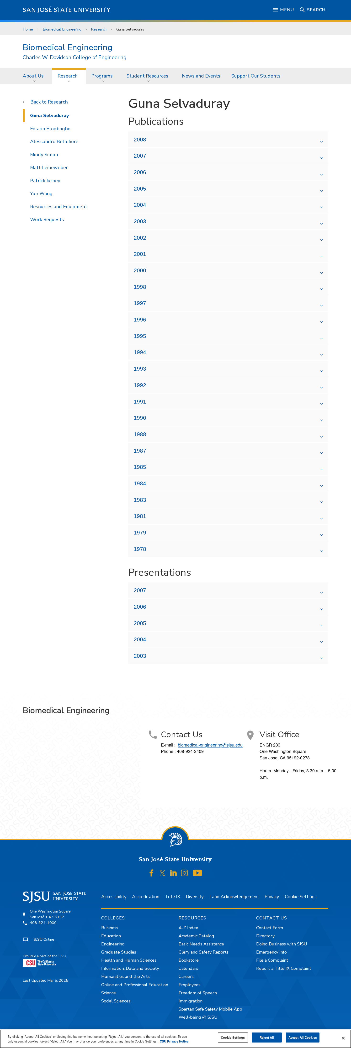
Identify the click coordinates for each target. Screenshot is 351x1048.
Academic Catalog (196, 936)
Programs (102, 76)
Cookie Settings (301, 897)
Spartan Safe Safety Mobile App (210, 1009)
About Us (33, 76)
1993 (140, 369)
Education (111, 936)
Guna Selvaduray (49, 115)
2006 (140, 172)
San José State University (67, 10)
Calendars (188, 968)
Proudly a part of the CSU (44, 956)
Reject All (267, 1037)
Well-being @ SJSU (198, 1017)
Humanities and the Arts (125, 976)
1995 (140, 336)
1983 (140, 500)
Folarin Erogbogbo (50, 128)
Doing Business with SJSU (281, 944)
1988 (140, 434)
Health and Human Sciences (128, 960)
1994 (140, 352)
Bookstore (189, 960)
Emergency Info (271, 952)
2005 (140, 189)
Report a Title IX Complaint (283, 968)
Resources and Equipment (58, 206)
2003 (140, 221)
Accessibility (114, 897)
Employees (189, 985)
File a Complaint (272, 960)
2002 (140, 238)
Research (98, 29)
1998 (140, 287)
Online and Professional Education (134, 985)
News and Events (201, 76)
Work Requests (47, 219)
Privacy (272, 897)
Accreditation (145, 897)
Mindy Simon (44, 154)
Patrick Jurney (45, 180)
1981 (140, 516)
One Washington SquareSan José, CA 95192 (50, 914)
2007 (140, 156)
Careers (186, 976)
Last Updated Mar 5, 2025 (45, 980)
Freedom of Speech (198, 993)
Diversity (195, 897)
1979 (140, 532)
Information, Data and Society (130, 968)
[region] (175, 1038)
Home (28, 29)
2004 (140, 205)
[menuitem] (34, 76)
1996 (140, 319)
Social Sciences (115, 1001)
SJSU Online (44, 939)
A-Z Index (188, 928)
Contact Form (269, 928)
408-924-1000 (43, 922)
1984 (140, 483)
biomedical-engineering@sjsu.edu (210, 745)
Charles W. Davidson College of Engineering (75, 57)
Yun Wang (41, 193)
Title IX (172, 897)
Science (108, 993)
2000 (140, 270)
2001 (140, 254)
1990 (140, 418)
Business (109, 928)
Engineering (113, 944)
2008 (140, 139)
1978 (140, 549)
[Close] (343, 1038)
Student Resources (147, 76)
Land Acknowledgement (234, 897)
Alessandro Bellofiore (54, 141)
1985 (140, 467)
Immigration (190, 1001)
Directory (265, 936)
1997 (140, 303)
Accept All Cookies (302, 1037)
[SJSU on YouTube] (197, 873)
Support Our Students (256, 76)
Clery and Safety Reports (204, 952)
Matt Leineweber (49, 167)
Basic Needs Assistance (201, 944)
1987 (140, 451)
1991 (140, 402)
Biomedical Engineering (62, 29)
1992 (140, 385)
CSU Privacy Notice (174, 1041)
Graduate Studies (118, 952)
